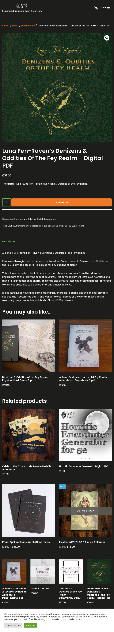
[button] (106, 38)
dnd (41, 225)
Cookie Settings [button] (13, 625)
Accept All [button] (30, 625)
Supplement (78, 225)
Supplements (28, 25)
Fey (69, 225)
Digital (40, 219)
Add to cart (61, 202)
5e (9, 225)
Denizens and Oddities (25, 219)
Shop (14, 25)
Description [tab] (9, 241)
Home (5, 25)
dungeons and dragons (55, 225)
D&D (13, 225)
